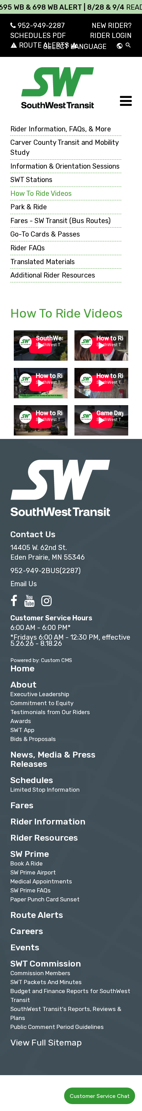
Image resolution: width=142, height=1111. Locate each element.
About (23, 685)
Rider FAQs (27, 248)
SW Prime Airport (33, 872)
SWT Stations (31, 180)
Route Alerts (36, 915)
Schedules (31, 780)
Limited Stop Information (45, 789)
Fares (21, 805)
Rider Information (47, 822)
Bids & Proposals (33, 738)
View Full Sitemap (46, 1043)
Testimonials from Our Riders (50, 712)
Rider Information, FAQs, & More (60, 129)
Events (24, 947)
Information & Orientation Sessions (65, 166)
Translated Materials (42, 262)
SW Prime (29, 854)
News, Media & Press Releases (52, 759)
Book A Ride (26, 863)
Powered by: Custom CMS (41, 660)
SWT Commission (45, 964)
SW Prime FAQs (30, 890)
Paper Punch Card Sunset (45, 899)
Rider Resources (44, 838)
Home (22, 668)
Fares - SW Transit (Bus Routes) (60, 221)
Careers (26, 931)
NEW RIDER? (112, 25)
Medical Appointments (41, 881)
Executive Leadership (39, 694)
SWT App (22, 730)
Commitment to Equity (41, 703)
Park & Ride (28, 207)
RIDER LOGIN (111, 35)
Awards (20, 721)
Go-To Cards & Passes (45, 234)
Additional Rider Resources (52, 275)
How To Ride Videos (41, 193)
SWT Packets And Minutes (46, 982)
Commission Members (40, 973)
